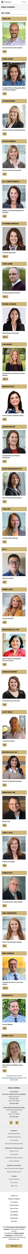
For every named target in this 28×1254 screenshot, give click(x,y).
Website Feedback (14, 1199)
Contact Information (14, 1179)
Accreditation (14, 1215)
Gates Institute (8, 7)
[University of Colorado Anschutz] (6, 2)
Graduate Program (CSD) (14, 1171)
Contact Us (14, 1196)
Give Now (14, 1221)
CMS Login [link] (14, 1246)
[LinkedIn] (17, 1125)
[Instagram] (11, 1125)
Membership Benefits (14, 1133)
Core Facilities (14, 1140)
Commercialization (14, 1161)
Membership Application (14, 1137)
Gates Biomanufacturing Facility (14, 1143)
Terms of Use (14, 1208)
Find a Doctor (14, 1182)
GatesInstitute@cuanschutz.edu (14, 1078)
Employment (14, 1218)
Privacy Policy (14, 1205)
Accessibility (14, 1212)
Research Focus (14, 1151)
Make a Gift (14, 1185)
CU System (14, 1202)
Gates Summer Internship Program (14, 1168)
